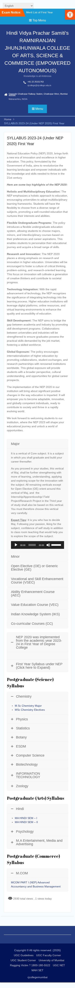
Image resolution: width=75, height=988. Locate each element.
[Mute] (48, 545)
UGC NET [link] (59, 965)
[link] (70, 15)
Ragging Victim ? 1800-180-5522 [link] (30, 965)
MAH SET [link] (37, 970)
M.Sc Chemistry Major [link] (28, 705)
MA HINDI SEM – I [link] (26, 818)
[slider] (56, 544)
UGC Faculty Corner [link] (48, 955)
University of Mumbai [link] (51, 960)
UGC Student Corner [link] (23, 960)
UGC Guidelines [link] (23, 955)
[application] (37, 545)
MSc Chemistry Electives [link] (30, 709)
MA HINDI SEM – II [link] (26, 822)
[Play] (16, 545)
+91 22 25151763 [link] (36, 82)
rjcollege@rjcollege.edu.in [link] (39, 85)
